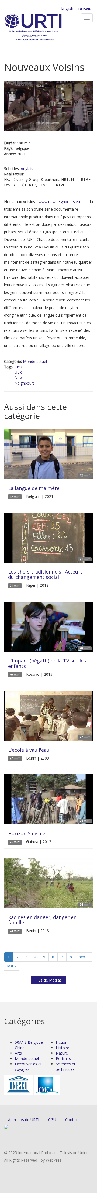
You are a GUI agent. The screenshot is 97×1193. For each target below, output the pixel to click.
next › (83, 956)
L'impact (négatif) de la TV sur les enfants (47, 663)
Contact (72, 1119)
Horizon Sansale (26, 833)
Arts (18, 1053)
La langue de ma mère (34, 488)
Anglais (27, 168)
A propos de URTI (23, 1119)
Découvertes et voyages (28, 1066)
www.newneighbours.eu (59, 201)
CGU (52, 1119)
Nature (62, 1053)
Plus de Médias (48, 980)
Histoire (62, 1047)
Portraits (63, 1058)
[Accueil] (41, 27)
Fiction (61, 1042)
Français (83, 8)
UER (18, 372)
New (19, 377)
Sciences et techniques (65, 1066)
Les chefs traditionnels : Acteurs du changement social (45, 574)
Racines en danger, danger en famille (42, 920)
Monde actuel (35, 361)
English (67, 8)
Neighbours (25, 383)
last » (11, 966)
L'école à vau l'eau (29, 750)
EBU (18, 366)
